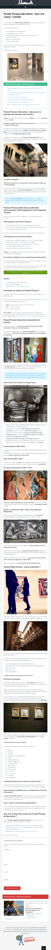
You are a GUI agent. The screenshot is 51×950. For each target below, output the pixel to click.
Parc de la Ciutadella (21, 827)
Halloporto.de (26, 929)
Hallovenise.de (43, 929)
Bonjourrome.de (34, 929)
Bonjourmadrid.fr (34, 931)
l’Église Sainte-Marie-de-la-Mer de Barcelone (26, 831)
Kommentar (7, 849)
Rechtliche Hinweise (37, 927)
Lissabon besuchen (31, 917)
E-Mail (6, 872)
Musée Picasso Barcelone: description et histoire (20, 99)
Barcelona (30, 188)
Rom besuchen (9, 919)
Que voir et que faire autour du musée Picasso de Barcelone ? (24, 104)
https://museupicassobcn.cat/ (21, 286)
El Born (34, 198)
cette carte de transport (26, 316)
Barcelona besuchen (25, 2)
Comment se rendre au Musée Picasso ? (18, 97)
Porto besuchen (30, 915)
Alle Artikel (29, 927)
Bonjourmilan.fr (25, 933)
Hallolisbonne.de (18, 929)
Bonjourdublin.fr (43, 931)
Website (6, 879)
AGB (44, 927)
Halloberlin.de (26, 931)
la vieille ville (43, 299)
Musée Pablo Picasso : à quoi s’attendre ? (18, 102)
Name (6, 864)
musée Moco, (25, 825)
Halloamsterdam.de (17, 931)
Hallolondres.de (7, 931)
